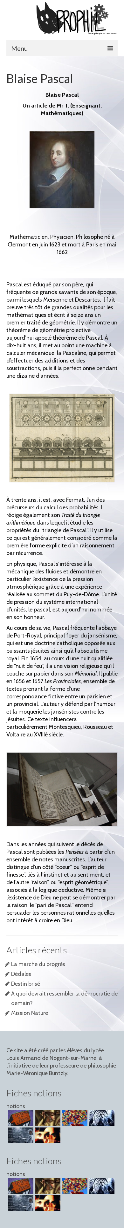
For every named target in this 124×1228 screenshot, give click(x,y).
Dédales (21, 973)
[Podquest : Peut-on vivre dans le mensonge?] (46, 1118)
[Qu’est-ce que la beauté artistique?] (73, 1118)
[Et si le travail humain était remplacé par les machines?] (19, 1135)
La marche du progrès (38, 964)
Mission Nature (29, 1012)
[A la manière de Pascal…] (100, 1118)
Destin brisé (25, 983)
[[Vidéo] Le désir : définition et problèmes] (46, 1135)
